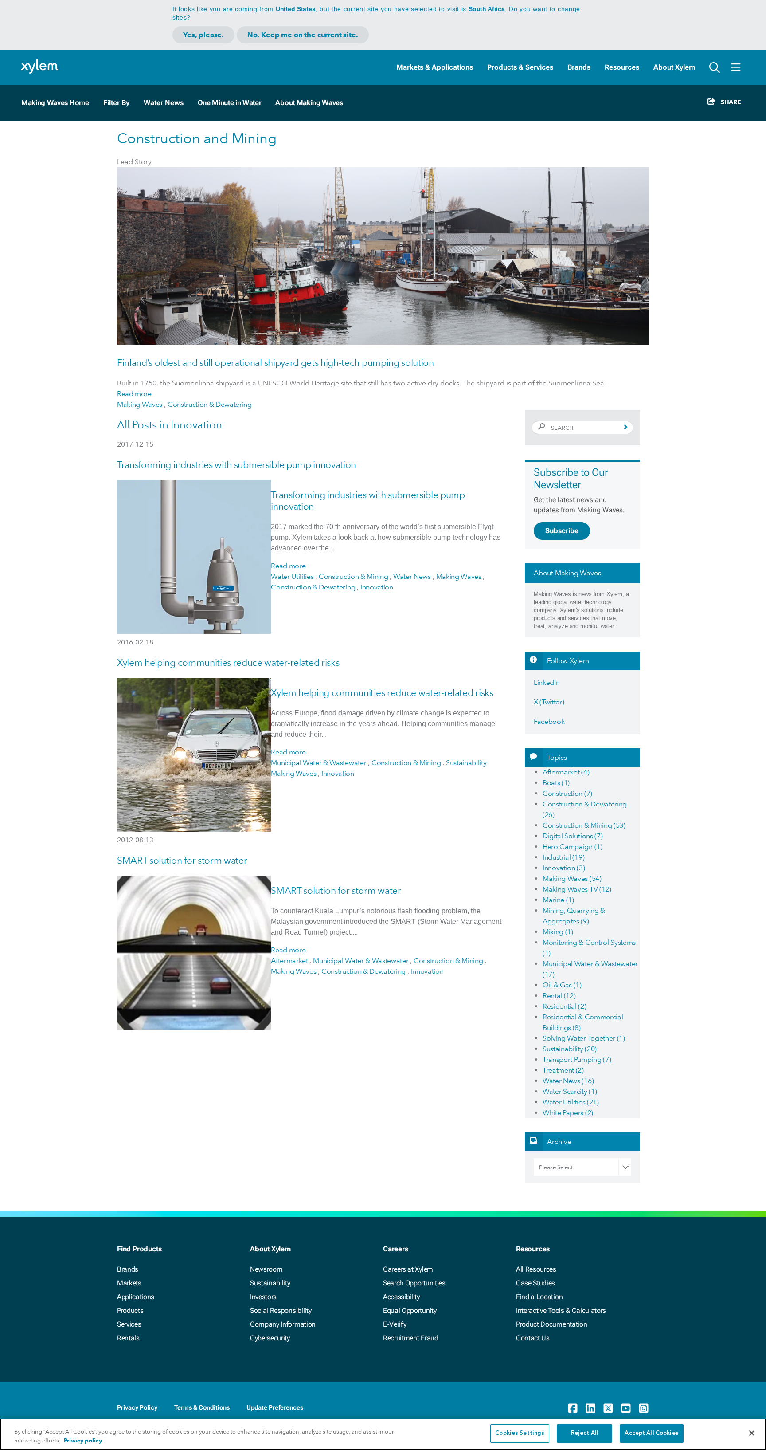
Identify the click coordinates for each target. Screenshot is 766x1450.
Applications (135, 1297)
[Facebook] (572, 1408)
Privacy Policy (137, 1407)
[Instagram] (643, 1408)
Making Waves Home (55, 102)
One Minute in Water (230, 102)
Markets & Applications (434, 67)
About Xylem (674, 67)
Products (130, 1310)
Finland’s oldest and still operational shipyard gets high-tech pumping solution (275, 362)
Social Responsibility (280, 1310)
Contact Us (533, 1338)
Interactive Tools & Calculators (561, 1310)
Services (129, 1324)
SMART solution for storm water (182, 860)
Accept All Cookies (651, 1433)
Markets (129, 1283)
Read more (134, 393)
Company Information (283, 1324)
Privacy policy (83, 1440)
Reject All (584, 1433)
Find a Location (539, 1297)
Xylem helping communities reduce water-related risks (228, 662)
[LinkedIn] (590, 1408)
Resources (622, 67)
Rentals (128, 1338)
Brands (578, 67)
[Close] (752, 1433)
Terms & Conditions (202, 1407)
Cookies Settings (519, 1433)
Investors (263, 1297)
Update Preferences (274, 1407)
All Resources (536, 1269)
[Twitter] (608, 1408)
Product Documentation (551, 1324)
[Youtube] (626, 1408)
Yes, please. (203, 35)
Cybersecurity (270, 1338)
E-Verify (394, 1324)
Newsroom (266, 1269)
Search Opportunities (414, 1283)
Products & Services (520, 67)
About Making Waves (309, 102)
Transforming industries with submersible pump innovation (236, 464)
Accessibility (401, 1297)
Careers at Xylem (408, 1269)
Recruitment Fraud (410, 1338)
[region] (383, 1434)
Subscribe (561, 531)
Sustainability (270, 1283)
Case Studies (535, 1283)
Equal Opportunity (410, 1310)
